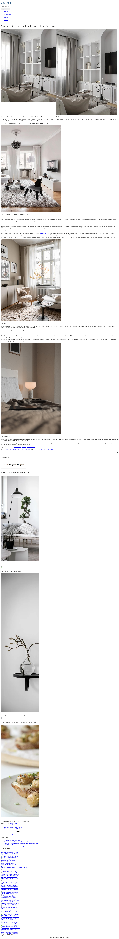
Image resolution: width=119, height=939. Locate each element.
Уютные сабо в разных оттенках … (9, 860)
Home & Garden (7, 13)
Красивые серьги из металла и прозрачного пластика (13, 866)
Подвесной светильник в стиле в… (9, 929)
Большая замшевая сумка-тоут (8, 863)
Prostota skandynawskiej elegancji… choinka (14, 828)
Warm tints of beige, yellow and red (10, 713)
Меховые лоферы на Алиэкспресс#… (9, 932)
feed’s (5, 18)
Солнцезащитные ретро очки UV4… (9, 924)
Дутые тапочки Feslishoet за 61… (8, 896)
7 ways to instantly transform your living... (12, 562)
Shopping (6, 17)
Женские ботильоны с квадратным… (9, 907)
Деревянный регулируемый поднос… (10, 899)
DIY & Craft (6, 11)
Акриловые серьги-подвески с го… (9, 893)
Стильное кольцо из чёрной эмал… (9, 857)
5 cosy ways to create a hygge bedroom (13, 840)
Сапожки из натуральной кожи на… (9, 868)
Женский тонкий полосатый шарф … (9, 882)
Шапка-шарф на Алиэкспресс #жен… (10, 874)
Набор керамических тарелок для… (9, 855)
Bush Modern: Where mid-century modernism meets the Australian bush (21, 843)
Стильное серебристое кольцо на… (9, 890)
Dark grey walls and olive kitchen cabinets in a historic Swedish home (20, 841)
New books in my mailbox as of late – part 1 (14, 827)
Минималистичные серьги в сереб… (9, 852)
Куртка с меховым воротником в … (9, 921)
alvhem (24, 447)
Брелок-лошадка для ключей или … (9, 904)
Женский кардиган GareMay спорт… (9, 902)
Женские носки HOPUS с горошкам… (9, 918)
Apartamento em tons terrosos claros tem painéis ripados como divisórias (21, 846)
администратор (13, 823)
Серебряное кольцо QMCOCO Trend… (9, 910)
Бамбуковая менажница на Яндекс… (9, 888)
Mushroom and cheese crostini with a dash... (12, 819)
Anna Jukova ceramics (7, 569)
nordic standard (17, 447)
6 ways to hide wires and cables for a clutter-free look (17, 449)
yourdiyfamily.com (5, 825)
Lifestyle (6, 16)
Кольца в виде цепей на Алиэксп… (9, 877)
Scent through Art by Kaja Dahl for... (10, 720)
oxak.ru (6, 20)
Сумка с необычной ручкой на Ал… (9, 915)
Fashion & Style (7, 14)
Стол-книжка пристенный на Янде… (9, 871)
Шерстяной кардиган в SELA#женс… (9, 926)
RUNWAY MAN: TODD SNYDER (9, 470)
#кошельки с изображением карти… (9, 879)
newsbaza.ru (7, 22)
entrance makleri (31, 447)
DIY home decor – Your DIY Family (46, 449)
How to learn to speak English (8, 834)
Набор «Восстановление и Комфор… (9, 913)
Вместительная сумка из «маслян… (9, 885)
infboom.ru (6, 21)
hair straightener (43, 233)
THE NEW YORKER (8, 844)
